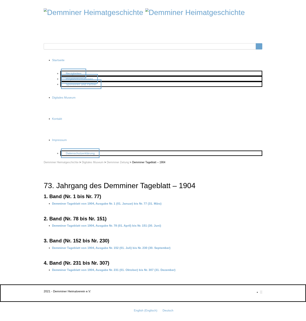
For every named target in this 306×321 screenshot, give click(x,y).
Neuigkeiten (73, 73)
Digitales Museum (64, 97)
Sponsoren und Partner (81, 84)
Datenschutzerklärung (80, 153)
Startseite (58, 60)
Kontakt (57, 118)
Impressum (59, 140)
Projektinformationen (79, 78)
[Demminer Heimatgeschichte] (93, 11)
